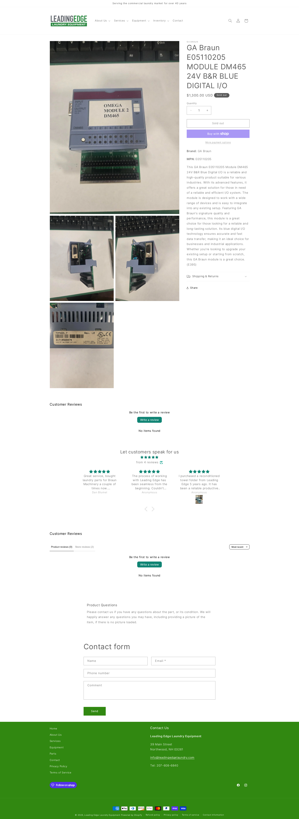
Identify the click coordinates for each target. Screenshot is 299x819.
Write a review (149, 420)
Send (94, 711)
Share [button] (194, 287)
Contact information (213, 815)
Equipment (57, 747)
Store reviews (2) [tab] (84, 546)
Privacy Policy (58, 766)
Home (53, 728)
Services (55, 741)
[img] (149, 457)
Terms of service (190, 815)
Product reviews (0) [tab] (61, 546)
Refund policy (153, 815)
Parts (53, 753)
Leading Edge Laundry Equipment (102, 815)
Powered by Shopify (131, 815)
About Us (56, 734)
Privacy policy (171, 815)
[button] (102, 21)
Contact (55, 760)
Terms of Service (60, 772)
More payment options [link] (218, 142)
